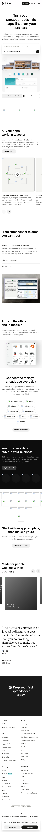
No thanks (12, 827)
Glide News (25, 790)
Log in (33, 3)
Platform (4, 724)
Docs (22, 776)
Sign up (25, 3)
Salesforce (14, 411)
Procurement (25, 730)
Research (5, 780)
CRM (22, 750)
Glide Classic (6, 800)
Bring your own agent (8, 727)
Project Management (28, 740)
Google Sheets (16, 401)
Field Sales (24, 756)
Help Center (25, 780)
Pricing (4, 770)
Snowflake (11, 416)
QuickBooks (28, 406)
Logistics (24, 727)
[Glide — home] (6, 3)
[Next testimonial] (38, 571)
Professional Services (9, 760)
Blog (3, 777)
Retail (4, 750)
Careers (4, 774)
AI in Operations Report (29, 793)
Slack (24, 416)
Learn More (34, 823)
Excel (31, 401)
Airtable (14, 406)
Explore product (9, 151)
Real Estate (5, 754)
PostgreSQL (29, 411)
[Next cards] (9, 212)
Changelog (5, 796)
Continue (30, 827)
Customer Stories (27, 773)
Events (23, 786)
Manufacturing (6, 747)
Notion (35, 416)
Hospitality (5, 757)
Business (5, 737)
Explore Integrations (21, 429)
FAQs (3, 790)
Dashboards (25, 747)
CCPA (28, 806)
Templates (24, 770)
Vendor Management (28, 734)
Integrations (5, 793)
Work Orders (25, 753)
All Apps (24, 760)
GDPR (23, 806)
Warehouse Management (29, 737)
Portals (23, 743)
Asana (22, 422)
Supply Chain (6, 744)
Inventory (24, 724)
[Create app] (37, 51)
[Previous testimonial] (33, 571)
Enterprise (5, 740)
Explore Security (9, 468)
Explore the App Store (21, 545)
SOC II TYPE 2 (16, 806)
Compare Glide (7, 787)
